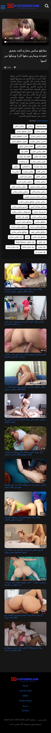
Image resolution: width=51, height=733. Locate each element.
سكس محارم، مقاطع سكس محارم (32, 202)
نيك (27, 237)
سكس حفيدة (28, 172)
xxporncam (41, 126)
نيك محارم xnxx (28, 247)
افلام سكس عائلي (26, 146)
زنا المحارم (26, 166)
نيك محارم (42, 247)
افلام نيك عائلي (40, 156)
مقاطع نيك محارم (39, 237)
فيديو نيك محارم (39, 212)
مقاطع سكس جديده (38, 227)
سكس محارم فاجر (39, 192)
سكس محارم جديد (25, 182)
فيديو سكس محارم (19, 207)
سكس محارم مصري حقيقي (35, 197)
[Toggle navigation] (3, 6)
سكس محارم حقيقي (38, 187)
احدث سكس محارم (38, 136)
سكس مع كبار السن (38, 207)
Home (25, 686)
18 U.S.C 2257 (25, 691)
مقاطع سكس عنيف (38, 232)
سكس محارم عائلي (18, 187)
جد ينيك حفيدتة (40, 166)
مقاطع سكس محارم (19, 232)
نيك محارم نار (40, 252)
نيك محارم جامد (13, 247)
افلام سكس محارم (38, 151)
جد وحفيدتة (23, 162)
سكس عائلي (19, 126)
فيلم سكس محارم (39, 217)
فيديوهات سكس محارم (21, 212)
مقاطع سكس (40, 222)
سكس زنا (16, 172)
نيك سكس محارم (15, 237)
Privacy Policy (25, 701)
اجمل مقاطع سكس (23, 131)
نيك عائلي (42, 242)
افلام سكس (41, 146)
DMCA (25, 696)
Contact (25, 711)
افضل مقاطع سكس (19, 141)
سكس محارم (41, 131)
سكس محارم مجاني (20, 192)
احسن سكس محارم (38, 141)
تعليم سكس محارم (38, 162)
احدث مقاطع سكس (19, 136)
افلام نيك (24, 151)
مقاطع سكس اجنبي (24, 222)
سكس (30, 126)
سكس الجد (41, 172)
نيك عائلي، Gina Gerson (25, 242)
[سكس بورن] (24, 5)
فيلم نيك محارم (22, 217)
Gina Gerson (42, 121)
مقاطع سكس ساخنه (18, 227)
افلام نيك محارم (24, 156)
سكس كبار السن (25, 177)
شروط (25, 706)
